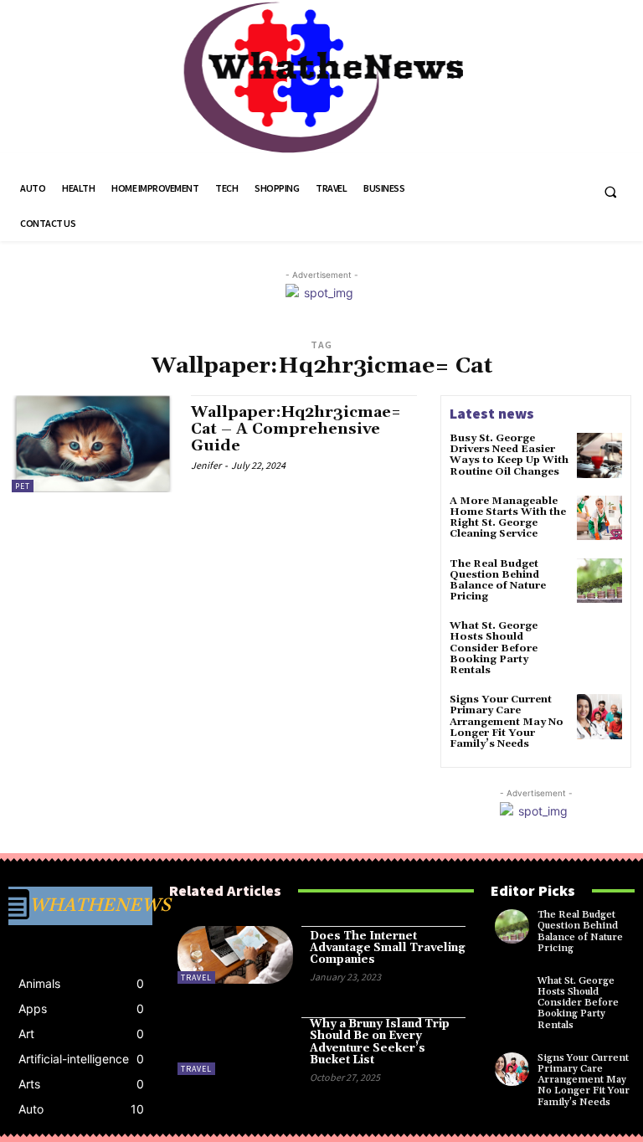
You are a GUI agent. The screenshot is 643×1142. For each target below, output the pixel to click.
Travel (196, 977)
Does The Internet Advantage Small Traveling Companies (388, 948)
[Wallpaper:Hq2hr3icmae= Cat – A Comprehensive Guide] (93, 443)
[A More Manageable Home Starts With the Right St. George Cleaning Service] (599, 518)
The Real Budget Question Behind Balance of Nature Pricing (498, 581)
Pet (22, 486)
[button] (610, 192)
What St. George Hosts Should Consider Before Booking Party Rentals (494, 648)
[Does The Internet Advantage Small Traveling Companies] (235, 955)
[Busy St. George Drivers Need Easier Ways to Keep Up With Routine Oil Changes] (599, 455)
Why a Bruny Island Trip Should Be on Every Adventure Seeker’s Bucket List (380, 1042)
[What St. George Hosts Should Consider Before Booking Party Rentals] (599, 643)
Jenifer (206, 465)
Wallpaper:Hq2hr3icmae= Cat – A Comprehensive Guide (296, 429)
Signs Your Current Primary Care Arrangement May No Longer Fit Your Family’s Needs (506, 721)
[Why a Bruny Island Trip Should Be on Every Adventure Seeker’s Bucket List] (235, 1046)
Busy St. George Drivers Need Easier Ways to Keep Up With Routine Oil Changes (509, 455)
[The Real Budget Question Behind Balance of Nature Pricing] (599, 581)
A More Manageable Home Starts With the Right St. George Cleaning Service (508, 518)
